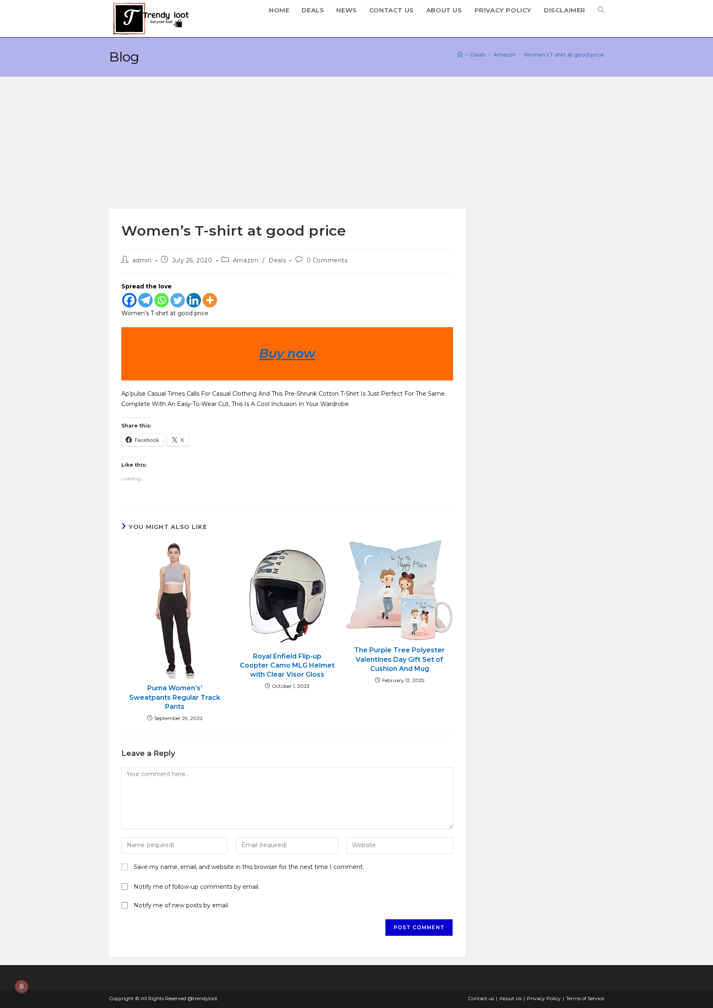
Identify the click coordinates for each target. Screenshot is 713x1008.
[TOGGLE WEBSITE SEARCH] (601, 10)
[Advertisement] (356, 147)
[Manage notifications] (21, 986)
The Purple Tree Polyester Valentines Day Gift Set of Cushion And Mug (399, 659)
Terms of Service (585, 998)
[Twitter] (177, 300)
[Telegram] (145, 300)
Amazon (246, 260)
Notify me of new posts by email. (181, 905)
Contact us (481, 998)
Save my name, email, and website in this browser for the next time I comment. (249, 867)
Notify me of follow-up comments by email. (197, 886)
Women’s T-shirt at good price (564, 54)
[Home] (460, 54)
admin (142, 260)
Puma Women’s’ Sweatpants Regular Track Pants (174, 697)
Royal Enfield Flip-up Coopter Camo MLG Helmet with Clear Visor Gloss (287, 665)
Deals (277, 260)
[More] (210, 300)
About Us (510, 998)
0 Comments (327, 260)
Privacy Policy (544, 998)
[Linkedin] (194, 300)
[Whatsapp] (161, 300)
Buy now (287, 353)
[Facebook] (129, 300)
